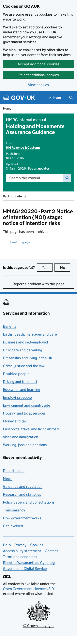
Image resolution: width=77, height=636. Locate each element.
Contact (51, 551)
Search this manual (24, 178)
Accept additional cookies (38, 64)
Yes (47, 267)
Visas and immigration (20, 437)
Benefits (9, 326)
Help (7, 545)
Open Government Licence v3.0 (28, 588)
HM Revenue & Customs (23, 147)
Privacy (20, 545)
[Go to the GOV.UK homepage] (19, 97)
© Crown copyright (38, 625)
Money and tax (15, 421)
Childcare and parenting (22, 350)
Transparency (14, 510)
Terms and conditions (20, 556)
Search (67, 178)
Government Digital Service (25, 568)
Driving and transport (20, 381)
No (65, 267)
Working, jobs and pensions (25, 445)
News (7, 478)
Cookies (36, 545)
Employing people (17, 397)
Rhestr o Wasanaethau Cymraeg (29, 562)
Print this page (20, 242)
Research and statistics (22, 494)
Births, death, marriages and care (30, 334)
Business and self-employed (25, 342)
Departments (13, 470)
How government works (22, 518)
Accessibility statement (22, 551)
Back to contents (14, 196)
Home (7, 108)
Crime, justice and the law (24, 366)
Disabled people (16, 373)
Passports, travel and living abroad (31, 429)
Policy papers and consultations (28, 502)
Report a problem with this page (38, 284)
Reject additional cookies (38, 75)
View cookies (38, 85)
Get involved (13, 526)
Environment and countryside (26, 405)
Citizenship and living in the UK (27, 358)
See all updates (39, 168)
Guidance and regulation (22, 486)
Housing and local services (24, 413)
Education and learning (21, 389)
